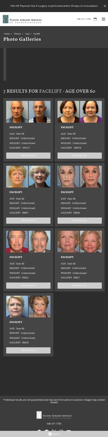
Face (27, 33)
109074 (77, 148)
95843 (76, 212)
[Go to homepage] (36, 19)
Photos (17, 33)
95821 (76, 277)
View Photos (28, 155)
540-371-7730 (84, 19)
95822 (25, 277)
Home (7, 33)
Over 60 (20, 133)
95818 (25, 342)
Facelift (50, 91)
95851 (25, 212)
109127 (26, 148)
